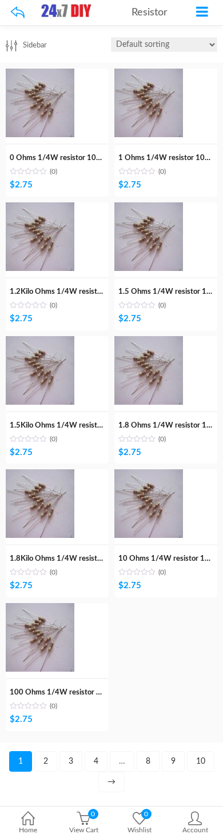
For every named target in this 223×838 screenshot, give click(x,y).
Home (28, 830)
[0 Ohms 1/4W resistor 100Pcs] (40, 75)
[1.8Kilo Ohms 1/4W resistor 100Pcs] (40, 476)
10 (200, 761)
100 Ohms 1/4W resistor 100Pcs (65, 692)
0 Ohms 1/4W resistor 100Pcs (61, 158)
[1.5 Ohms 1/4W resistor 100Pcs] (148, 209)
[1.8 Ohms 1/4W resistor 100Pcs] (148, 342)
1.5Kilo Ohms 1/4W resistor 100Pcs (70, 425)
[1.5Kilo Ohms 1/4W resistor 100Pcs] (40, 342)
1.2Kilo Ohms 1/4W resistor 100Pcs (70, 292)
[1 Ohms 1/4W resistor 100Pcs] (148, 75)
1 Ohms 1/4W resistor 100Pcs (169, 158)
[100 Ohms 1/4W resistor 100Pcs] (40, 609)
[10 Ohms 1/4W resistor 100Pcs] (148, 476)
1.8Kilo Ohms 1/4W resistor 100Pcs (70, 558)
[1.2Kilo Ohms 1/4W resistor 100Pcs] (40, 209)
